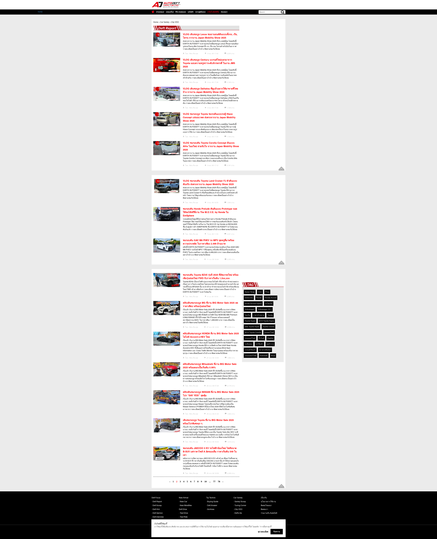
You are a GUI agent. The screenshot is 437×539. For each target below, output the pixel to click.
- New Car (183, 501)
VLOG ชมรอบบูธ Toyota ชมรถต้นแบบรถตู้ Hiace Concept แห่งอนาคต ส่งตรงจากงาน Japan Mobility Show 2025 (209, 117)
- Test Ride (183, 516)
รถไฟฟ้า (191, 12)
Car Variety (164, 22)
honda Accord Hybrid (253, 303)
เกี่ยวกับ (264, 497)
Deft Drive (183, 509)
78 (219, 481)
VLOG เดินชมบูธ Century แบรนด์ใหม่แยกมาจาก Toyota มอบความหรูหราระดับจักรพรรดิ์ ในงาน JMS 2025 (209, 63)
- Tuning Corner (240, 505)
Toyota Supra (250, 321)
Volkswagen (250, 309)
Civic (260, 292)
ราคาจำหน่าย (258, 315)
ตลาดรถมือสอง (265, 349)
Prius (267, 292)
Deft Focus (156, 497)
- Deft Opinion (157, 513)
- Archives (210, 509)
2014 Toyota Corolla (253, 332)
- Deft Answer (211, 505)
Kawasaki (264, 355)
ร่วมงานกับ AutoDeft (269, 513)
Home (155, 22)
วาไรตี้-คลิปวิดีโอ (213, 12)
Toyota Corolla (268, 326)
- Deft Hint (156, 509)
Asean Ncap (250, 292)
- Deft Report (157, 501)
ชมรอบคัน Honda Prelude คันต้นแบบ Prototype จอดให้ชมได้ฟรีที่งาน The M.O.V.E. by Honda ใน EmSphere (210, 212)
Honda (259, 297)
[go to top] (281, 168)
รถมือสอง (248, 344)
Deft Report (167, 28)
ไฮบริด (247, 315)
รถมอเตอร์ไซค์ (251, 355)
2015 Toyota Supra (266, 321)
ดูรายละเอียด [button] (263, 531)
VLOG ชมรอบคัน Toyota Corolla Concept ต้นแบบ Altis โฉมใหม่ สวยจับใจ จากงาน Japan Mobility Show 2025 (211, 146)
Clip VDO (175, 22)
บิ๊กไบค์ (261, 338)
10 (205, 481)
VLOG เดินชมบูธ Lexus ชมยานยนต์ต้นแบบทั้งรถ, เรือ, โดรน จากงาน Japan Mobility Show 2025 (210, 36)
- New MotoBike (185, 505)
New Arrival (183, 497)
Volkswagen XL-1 (265, 309)
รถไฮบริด (268, 303)
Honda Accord (270, 297)
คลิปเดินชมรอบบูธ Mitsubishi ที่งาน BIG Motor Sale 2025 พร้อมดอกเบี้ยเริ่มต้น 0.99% (209, 365)
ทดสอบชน (249, 297)
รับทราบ (276, 531)
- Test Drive (183, 513)
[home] (153, 11)
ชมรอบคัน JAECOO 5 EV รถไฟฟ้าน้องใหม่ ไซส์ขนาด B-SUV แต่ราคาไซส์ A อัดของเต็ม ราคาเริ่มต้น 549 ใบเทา (210, 451)
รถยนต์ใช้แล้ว (250, 349)
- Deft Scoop (157, 505)
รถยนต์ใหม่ (170, 12)
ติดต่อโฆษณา (266, 505)
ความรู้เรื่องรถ (200, 12)
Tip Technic (211, 497)
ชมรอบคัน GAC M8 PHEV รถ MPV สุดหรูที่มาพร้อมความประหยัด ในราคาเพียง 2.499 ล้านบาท (208, 241)
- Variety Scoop (240, 501)
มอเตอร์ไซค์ (269, 332)
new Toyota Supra (252, 326)
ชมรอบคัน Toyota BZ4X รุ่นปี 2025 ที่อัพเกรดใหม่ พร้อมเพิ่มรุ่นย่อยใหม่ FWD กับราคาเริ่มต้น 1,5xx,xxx (210, 276)
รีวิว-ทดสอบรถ (180, 12)
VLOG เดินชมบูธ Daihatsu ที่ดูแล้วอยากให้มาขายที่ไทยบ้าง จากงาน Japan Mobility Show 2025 (210, 90)
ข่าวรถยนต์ (160, 12)
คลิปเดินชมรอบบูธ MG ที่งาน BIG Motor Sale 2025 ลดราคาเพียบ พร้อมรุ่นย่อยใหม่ (210, 304)
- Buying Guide (212, 501)
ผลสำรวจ (270, 344)
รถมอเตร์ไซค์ (250, 338)
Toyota (270, 315)
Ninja (273, 355)
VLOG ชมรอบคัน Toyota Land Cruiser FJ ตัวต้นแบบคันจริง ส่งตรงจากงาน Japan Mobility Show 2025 (210, 182)
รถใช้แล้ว (259, 344)
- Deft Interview (158, 516)
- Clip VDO (238, 509)
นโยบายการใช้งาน (268, 501)
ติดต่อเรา (224, 12)
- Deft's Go (238, 513)
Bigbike (270, 338)
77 (214, 481)
